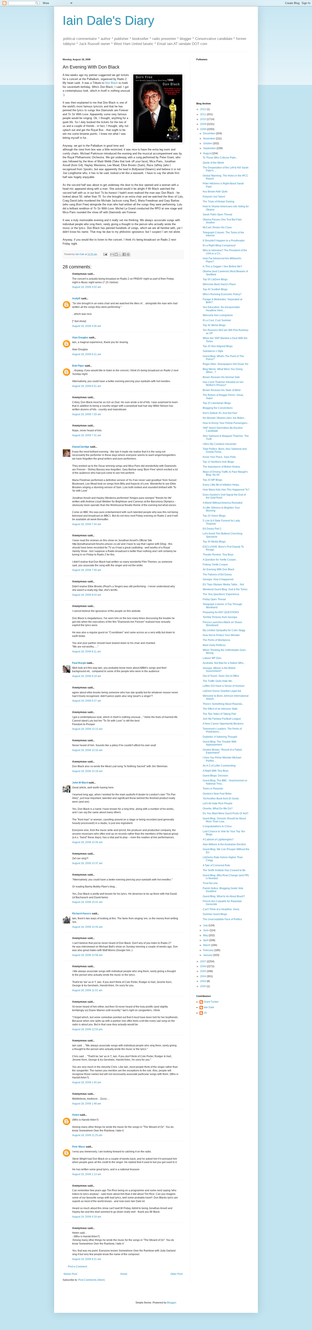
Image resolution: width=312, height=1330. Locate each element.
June (206, 930)
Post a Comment (77, 1266)
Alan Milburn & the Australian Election (224, 844)
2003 (203, 981)
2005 (203, 971)
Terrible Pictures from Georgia (220, 617)
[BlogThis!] (116, 254)
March (207, 945)
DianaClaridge (80, 446)
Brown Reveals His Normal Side (221, 377)
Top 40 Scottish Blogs (215, 289)
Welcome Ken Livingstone (218, 315)
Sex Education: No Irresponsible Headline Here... (221, 309)
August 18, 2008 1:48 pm (86, 1103)
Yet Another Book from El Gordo (221, 798)
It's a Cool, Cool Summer (217, 320)
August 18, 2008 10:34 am (87, 842)
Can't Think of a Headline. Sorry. (221, 909)
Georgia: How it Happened (218, 579)
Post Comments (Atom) (91, 1279)
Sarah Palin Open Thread (217, 214)
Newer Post (70, 1274)
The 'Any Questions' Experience (221, 594)
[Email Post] (105, 254)
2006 (203, 966)
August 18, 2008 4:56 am (86, 326)
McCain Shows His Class (217, 227)
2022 (203, 109)
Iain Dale (209, 1007)
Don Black (111, 82)
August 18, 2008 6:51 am (86, 386)
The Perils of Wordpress (216, 640)
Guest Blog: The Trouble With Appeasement (219, 743)
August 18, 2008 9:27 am (86, 700)
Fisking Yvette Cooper (215, 564)
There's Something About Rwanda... (223, 703)
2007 (203, 961)
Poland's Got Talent (214, 196)
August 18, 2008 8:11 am (86, 651)
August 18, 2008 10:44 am (87, 926)
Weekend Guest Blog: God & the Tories (225, 589)
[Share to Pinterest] (128, 254)
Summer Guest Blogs (215, 914)
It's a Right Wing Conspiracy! (219, 245)
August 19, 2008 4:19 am (86, 1216)
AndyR (76, 298)
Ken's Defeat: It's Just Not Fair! (220, 413)
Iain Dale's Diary (108, 20)
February (208, 950)
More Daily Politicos (214, 645)
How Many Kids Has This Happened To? (226, 489)
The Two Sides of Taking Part (219, 713)
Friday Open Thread (214, 599)
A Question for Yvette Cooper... (220, 559)
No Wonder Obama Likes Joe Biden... (224, 417)
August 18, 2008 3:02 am (86, 287)
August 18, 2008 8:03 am (86, 594)
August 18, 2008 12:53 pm (87, 1029)
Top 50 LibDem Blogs (215, 279)
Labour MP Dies (212, 658)
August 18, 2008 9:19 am (86, 676)
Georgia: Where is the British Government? (219, 670)
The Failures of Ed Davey (217, 574)
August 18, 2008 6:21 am (86, 354)
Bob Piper (78, 365)
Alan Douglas (80, 337)
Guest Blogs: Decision (215, 775)
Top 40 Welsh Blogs (214, 325)
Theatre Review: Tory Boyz (218, 554)
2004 (203, 976)
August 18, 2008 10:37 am (87, 863)
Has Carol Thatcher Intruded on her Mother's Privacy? (223, 384)
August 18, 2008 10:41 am (87, 902)
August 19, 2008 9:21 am (86, 1259)
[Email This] (112, 254)
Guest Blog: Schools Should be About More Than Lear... (224, 820)
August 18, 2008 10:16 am (87, 750)
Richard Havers (81, 913)
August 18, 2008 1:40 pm (86, 1082)
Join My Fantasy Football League (222, 718)
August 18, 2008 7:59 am (86, 570)
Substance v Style (213, 351)
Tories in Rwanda (213, 788)
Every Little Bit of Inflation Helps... (222, 484)
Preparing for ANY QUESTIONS (221, 612)
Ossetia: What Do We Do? (218, 808)
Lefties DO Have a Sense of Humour (224, 685)
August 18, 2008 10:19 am (87, 771)
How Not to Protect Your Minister (221, 635)
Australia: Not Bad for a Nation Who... (224, 662)
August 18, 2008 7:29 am (86, 414)
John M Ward (80, 782)
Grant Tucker (211, 1001)
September (209, 148)
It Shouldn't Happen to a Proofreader (224, 240)
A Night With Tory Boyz (216, 770)
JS (205, 1012)
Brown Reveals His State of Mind (221, 390)
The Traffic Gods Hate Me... (218, 681)
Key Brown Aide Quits (215, 191)
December (209, 133)
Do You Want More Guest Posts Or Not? (225, 813)
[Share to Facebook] (124, 254)
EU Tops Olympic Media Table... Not (223, 584)
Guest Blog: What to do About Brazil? (224, 896)
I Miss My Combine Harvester (219, 444)
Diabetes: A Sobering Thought (220, 736)
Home (123, 1274)
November (209, 138)
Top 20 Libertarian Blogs (217, 403)
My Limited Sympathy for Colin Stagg (224, 630)
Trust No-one (210, 883)
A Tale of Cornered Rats (216, 865)
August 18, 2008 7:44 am (86, 524)
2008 (203, 129)
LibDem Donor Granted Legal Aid (222, 691)
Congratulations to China (217, 826)
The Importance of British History (221, 466)
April (206, 940)
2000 (203, 986)
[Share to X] (120, 254)
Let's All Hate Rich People (217, 803)
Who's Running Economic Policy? (222, 294)
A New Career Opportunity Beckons (223, 723)
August (207, 153)
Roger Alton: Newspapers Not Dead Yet (225, 364)
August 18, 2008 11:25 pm (87, 1135)
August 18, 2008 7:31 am (86, 435)
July (205, 925)
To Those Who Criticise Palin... (220, 157)
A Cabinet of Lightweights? (218, 839)
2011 (203, 114)
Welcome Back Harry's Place (219, 284)
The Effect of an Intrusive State (220, 708)
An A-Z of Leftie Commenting (219, 765)
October (208, 143)
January (208, 955)
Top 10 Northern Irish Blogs (218, 461)
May (206, 935)
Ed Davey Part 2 (212, 528)
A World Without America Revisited (222, 502)
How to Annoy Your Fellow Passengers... (226, 423)
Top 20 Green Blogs (214, 515)
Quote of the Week (213, 162)
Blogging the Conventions (218, 407)
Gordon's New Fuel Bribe (217, 793)
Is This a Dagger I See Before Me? (222, 266)
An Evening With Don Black (218, 569)
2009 (203, 124)
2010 (203, 119)
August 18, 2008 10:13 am (87, 728)
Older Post (176, 1274)
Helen (75, 1114)
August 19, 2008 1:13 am (86, 1174)
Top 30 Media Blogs (214, 541)
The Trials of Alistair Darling (218, 201)
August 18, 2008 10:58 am (87, 955)
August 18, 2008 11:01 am (87, 990)
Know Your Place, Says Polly (219, 456)
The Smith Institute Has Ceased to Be (224, 870)
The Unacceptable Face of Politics (222, 919)
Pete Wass (78, 1146)
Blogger (171, 1302)
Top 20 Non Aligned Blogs (218, 346)
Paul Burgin (79, 662)
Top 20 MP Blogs (212, 479)
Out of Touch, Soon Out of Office (221, 675)
